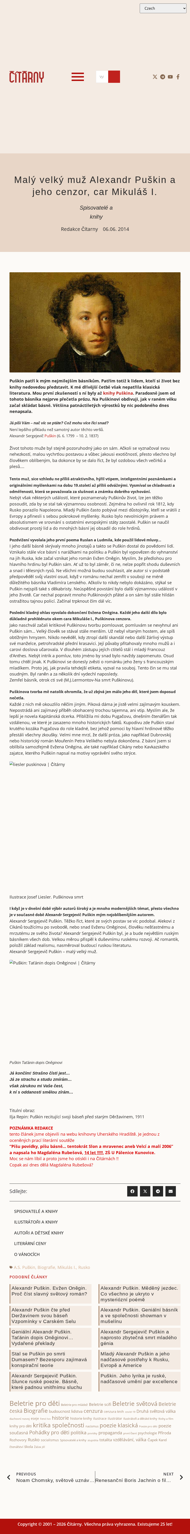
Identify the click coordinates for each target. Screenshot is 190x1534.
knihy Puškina (118, 393)
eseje (35, 1418)
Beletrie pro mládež (74, 1405)
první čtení (130, 1433)
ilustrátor (115, 1418)
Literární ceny (30, 1243)
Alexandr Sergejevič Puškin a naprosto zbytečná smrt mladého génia (139, 1337)
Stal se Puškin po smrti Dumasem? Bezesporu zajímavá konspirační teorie (49, 1359)
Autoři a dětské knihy (38, 1233)
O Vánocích (27, 1254)
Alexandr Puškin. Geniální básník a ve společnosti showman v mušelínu (139, 1315)
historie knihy (81, 1418)
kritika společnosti (58, 1425)
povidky (92, 1433)
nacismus (92, 1426)
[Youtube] (170, 76)
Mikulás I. (66, 1267)
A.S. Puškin (24, 1267)
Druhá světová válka (156, 1411)
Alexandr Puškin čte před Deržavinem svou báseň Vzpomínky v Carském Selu (44, 1315)
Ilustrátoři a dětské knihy (140, 1418)
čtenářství (16, 1447)
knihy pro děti (21, 1426)
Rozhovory (18, 1440)
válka (141, 1440)
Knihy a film (165, 1419)
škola (28, 1446)
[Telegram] (162, 76)
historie (60, 1418)
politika (78, 1432)
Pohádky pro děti (49, 1432)
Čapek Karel (157, 1440)
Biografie (46, 1267)
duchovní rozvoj (20, 1418)
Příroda (164, 1432)
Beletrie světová (134, 1403)
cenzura (93, 1410)
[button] (132, 1191)
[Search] (114, 77)
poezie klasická (119, 1425)
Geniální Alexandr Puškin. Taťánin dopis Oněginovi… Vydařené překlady (42, 1337)
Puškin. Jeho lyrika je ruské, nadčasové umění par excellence (139, 1378)
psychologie (147, 1433)
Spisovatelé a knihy (36, 1211)
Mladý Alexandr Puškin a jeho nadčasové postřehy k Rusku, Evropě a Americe (135, 1359)
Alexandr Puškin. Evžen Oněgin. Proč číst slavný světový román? (49, 1290)
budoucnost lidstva (65, 1411)
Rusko (84, 1267)
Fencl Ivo (45, 1418)
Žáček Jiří (39, 1447)
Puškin (50, 435)
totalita (105, 1439)
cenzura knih (114, 1411)
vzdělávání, (124, 1439)
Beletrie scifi (100, 1404)
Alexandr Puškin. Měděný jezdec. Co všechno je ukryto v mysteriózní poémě (139, 1293)
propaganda (110, 1432)
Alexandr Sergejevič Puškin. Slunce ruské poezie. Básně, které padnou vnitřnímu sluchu (47, 1381)
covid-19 (130, 1411)
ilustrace (100, 1418)
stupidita (93, 1440)
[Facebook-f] (177, 76)
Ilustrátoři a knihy (36, 1222)
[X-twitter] (155, 76)
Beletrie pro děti (35, 1403)
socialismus (50, 1440)
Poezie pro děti (148, 1426)
